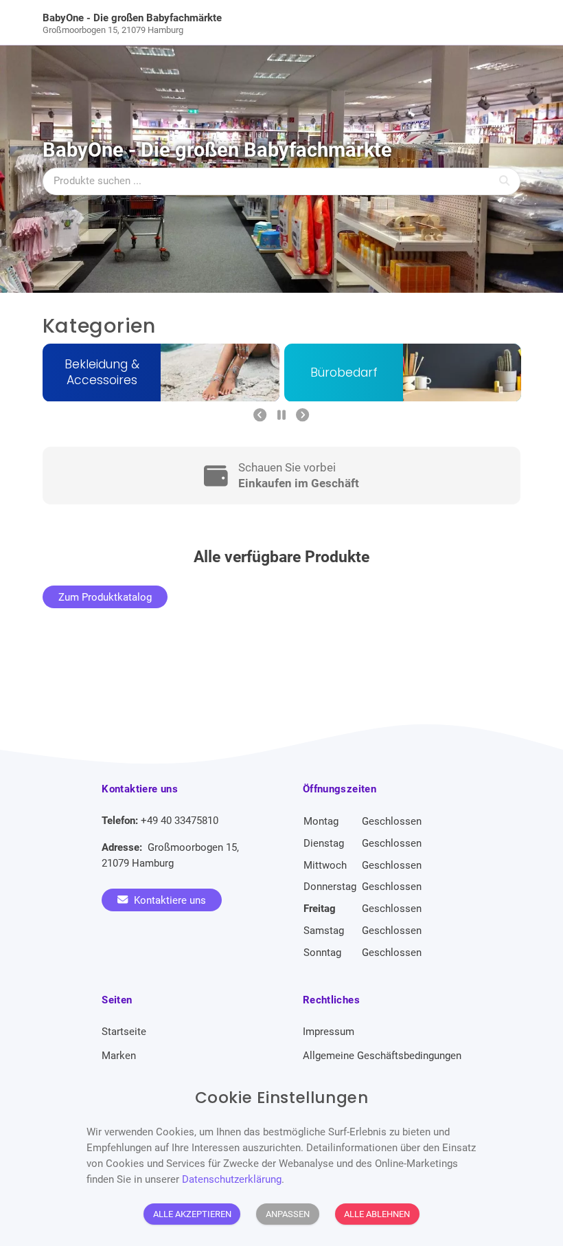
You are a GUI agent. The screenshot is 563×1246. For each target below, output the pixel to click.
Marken (119, 1055)
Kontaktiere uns (168, 899)
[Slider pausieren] (281, 416)
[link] (222, 22)
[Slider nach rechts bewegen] (302, 416)
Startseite (124, 1031)
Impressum (328, 1031)
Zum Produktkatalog (105, 596)
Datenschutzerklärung (232, 1179)
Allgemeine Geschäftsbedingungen (382, 1055)
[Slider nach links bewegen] (259, 416)
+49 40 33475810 (179, 820)
